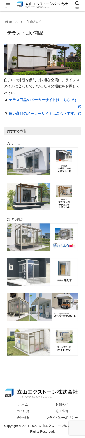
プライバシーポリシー (62, 417)
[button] (76, 386)
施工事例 (62, 411)
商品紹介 (23, 411)
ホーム (23, 404)
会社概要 (23, 417)
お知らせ (62, 404)
